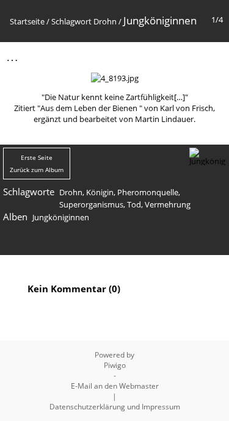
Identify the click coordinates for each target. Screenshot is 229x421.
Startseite (27, 21)
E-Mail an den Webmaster (115, 386)
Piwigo (115, 365)
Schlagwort (71, 21)
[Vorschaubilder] (161, 56)
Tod (134, 204)
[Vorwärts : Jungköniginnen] (212, 56)
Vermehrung (168, 204)
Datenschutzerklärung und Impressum (114, 406)
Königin (100, 192)
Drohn (105, 21)
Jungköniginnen (60, 217)
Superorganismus (91, 204)
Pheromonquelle (147, 192)
